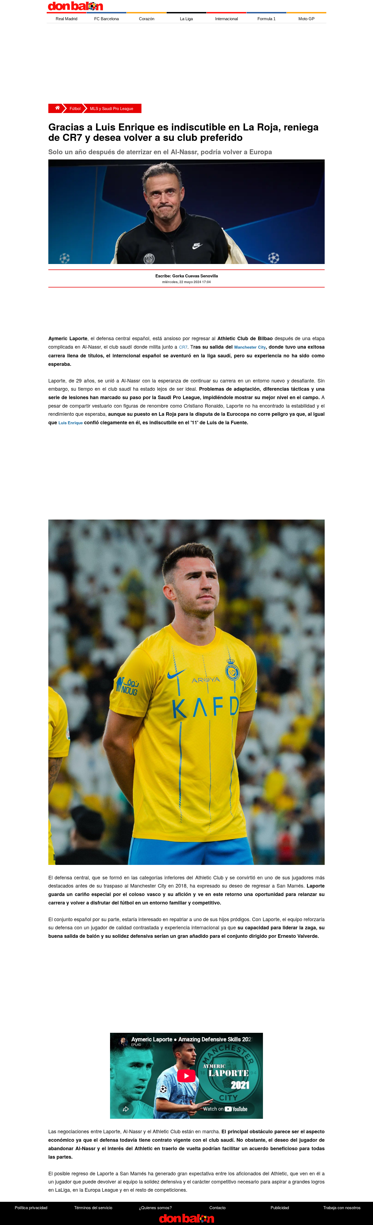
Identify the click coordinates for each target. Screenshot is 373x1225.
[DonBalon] (54, 108)
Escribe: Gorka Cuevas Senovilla (186, 276)
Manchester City (250, 347)
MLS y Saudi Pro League (111, 108)
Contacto (217, 1207)
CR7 (183, 347)
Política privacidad (31, 1207)
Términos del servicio (93, 1207)
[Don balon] (180, 6)
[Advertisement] (188, 64)
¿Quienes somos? (155, 1207)
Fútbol (75, 108)
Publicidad (280, 1207)
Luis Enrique (70, 423)
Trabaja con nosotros (342, 1207)
